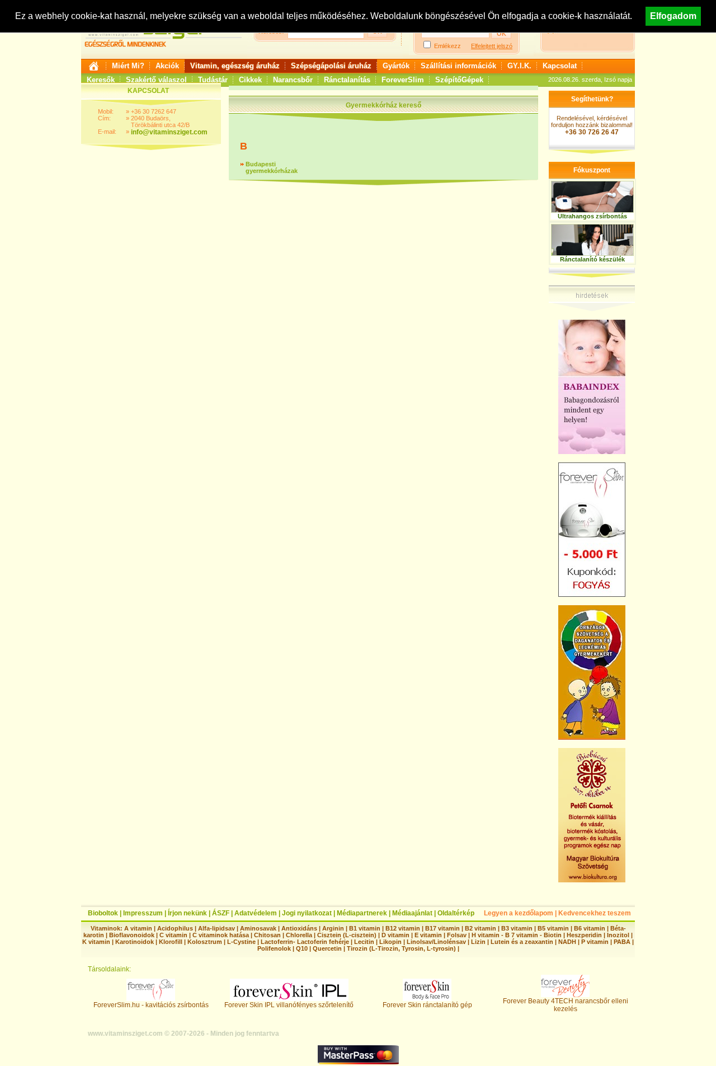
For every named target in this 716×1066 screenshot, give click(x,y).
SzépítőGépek (459, 80)
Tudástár (213, 80)
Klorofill (170, 941)
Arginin (333, 928)
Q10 (302, 948)
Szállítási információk (458, 66)
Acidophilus (175, 928)
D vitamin (395, 935)
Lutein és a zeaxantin (522, 941)
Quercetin (327, 948)
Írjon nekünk (187, 913)
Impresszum (143, 913)
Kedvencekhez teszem (594, 913)
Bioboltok (103, 913)
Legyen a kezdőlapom (518, 913)
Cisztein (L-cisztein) (346, 935)
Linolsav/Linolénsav (436, 941)
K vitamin (96, 941)
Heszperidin (585, 935)
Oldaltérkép (455, 913)
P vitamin (595, 941)
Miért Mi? (128, 66)
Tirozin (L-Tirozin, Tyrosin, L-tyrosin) (401, 948)
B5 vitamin (553, 928)
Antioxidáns (299, 928)
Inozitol (618, 935)
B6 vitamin (589, 928)
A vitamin (138, 928)
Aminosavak (258, 928)
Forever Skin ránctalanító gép (427, 1005)
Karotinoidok (134, 941)
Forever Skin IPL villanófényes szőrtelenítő (289, 1005)
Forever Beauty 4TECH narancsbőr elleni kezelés (565, 1005)
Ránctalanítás (347, 80)
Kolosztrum (204, 941)
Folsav (457, 935)
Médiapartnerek (362, 913)
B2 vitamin (480, 928)
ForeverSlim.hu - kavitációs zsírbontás (151, 1005)
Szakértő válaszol (156, 80)
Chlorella (299, 935)
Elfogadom (673, 16)
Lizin (478, 941)
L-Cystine (241, 941)
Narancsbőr (293, 80)
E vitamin (428, 935)
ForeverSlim (402, 80)
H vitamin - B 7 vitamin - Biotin (517, 935)
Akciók (167, 66)
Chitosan (267, 935)
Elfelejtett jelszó (491, 46)
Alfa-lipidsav (216, 928)
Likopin (390, 941)
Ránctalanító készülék (592, 259)
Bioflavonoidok (131, 935)
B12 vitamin (402, 928)
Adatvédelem (255, 913)
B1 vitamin (364, 928)
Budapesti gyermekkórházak (272, 167)
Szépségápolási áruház (331, 66)
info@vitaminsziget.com (169, 132)
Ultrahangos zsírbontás (592, 216)
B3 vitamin (517, 928)
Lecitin (364, 941)
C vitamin (173, 935)
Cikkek (250, 80)
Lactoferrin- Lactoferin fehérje (305, 941)
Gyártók (396, 66)
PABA (623, 941)
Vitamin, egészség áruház (235, 66)
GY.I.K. (519, 66)
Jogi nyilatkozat (307, 913)
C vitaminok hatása (220, 935)
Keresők (101, 80)
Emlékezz (447, 46)
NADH (567, 941)
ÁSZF (220, 913)
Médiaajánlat (412, 913)
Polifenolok (274, 948)
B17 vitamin (442, 928)
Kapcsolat (560, 66)
